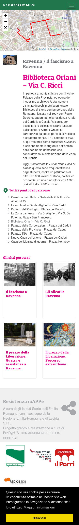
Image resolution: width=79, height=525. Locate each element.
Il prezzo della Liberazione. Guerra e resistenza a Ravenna (17, 360)
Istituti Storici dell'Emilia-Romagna (31, 411)
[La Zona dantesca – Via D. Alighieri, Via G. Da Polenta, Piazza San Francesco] (32, 30)
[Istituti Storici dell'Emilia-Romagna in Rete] (40, 456)
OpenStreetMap (58, 49)
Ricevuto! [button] (39, 517)
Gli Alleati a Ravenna (54, 294)
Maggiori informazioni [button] (39, 507)
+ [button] (5, 15)
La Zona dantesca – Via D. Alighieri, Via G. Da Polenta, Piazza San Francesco (40, 215)
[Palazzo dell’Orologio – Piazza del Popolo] (30, 19)
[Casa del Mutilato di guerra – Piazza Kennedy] (17, 24)
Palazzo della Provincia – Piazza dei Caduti (38, 229)
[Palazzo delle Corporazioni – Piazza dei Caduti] (29, 37)
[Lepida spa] (15, 481)
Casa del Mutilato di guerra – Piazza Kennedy (40, 241)
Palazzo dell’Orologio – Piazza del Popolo (37, 209)
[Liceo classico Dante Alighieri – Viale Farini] (49, 15)
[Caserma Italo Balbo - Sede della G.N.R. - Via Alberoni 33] (61, 30)
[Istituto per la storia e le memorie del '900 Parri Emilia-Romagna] (64, 457)
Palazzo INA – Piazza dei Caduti (31, 233)
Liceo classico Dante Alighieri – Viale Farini (38, 205)
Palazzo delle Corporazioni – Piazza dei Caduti (41, 225)
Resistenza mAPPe (19, 5)
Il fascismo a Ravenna (16, 294)
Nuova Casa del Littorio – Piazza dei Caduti (39, 237)
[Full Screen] (5, 28)
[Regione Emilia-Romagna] (15, 456)
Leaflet (42, 49)
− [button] (5, 21)
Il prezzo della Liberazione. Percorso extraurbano (57, 358)
